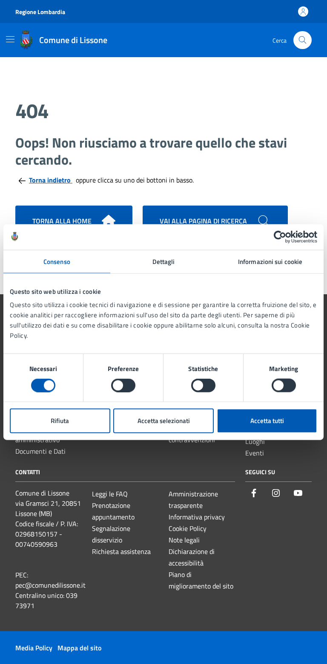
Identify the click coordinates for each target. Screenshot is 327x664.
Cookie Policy (188, 528)
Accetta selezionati (164, 421)
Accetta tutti (267, 421)
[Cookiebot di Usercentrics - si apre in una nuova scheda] (280, 236)
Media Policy (33, 648)
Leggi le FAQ (110, 494)
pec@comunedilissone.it (50, 585)
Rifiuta (60, 421)
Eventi (254, 453)
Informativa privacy (197, 517)
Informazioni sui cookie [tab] (270, 261)
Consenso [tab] (56, 261)
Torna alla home (62, 221)
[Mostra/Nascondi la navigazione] (10, 39)
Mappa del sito (79, 648)
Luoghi (255, 441)
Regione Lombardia (40, 11)
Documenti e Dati (40, 451)
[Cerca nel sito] (302, 40)
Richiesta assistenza (121, 551)
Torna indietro (50, 180)
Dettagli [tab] (163, 261)
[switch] (123, 385)
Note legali (184, 540)
